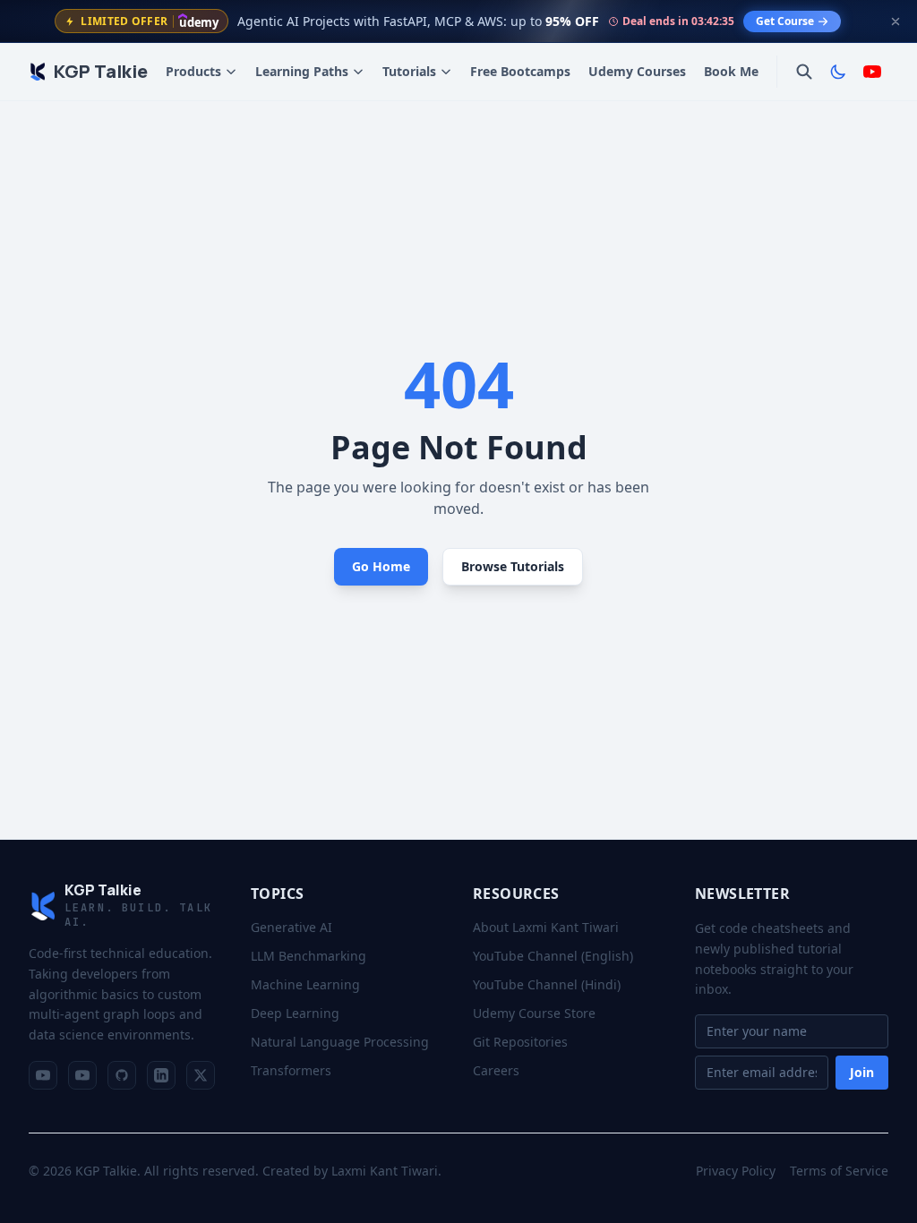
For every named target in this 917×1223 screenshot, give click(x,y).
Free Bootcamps (520, 71)
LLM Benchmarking (308, 955)
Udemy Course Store (534, 1013)
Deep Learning (295, 1013)
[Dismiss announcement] (895, 21)
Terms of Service (839, 1170)
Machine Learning (305, 984)
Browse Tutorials (512, 566)
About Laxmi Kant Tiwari (546, 927)
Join (862, 1072)
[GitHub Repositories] (121, 1075)
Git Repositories (520, 1041)
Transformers (291, 1070)
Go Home (381, 566)
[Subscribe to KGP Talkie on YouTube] (872, 72)
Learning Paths (301, 71)
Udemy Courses (637, 71)
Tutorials (409, 71)
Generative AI (291, 927)
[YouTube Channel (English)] (43, 1075)
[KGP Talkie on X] (200, 1075)
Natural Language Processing (340, 1041)
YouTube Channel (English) (553, 955)
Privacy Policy (736, 1170)
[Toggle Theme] (838, 72)
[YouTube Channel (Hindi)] (82, 1075)
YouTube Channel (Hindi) (547, 984)
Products (193, 71)
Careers (496, 1070)
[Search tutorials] (804, 72)
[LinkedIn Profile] (161, 1075)
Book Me (731, 71)
